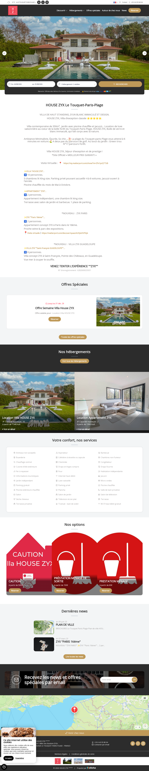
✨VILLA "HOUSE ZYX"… (34, 171)
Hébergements (75, 10)
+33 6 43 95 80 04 (101, 742)
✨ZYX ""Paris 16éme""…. (34, 217)
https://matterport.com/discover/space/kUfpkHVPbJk (65, 233)
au (33, 84)
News (124, 10)
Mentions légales (61, 754)
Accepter (8, 758)
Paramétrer (19, 758)
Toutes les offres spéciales (72, 337)
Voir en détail (9, 429)
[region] (18, 745)
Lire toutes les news (74, 656)
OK (134, 679)
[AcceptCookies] (4, 767)
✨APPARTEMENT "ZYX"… (35, 191)
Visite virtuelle (33, 233)
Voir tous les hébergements (74, 361)
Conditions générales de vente (83, 754)
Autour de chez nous (111, 10)
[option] (74, 53)
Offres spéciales (93, 10)
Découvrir (61, 10)
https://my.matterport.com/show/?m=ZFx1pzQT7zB (85, 163)
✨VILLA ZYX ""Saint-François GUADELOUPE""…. (44, 248)
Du (12, 84)
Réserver (135, 10)
